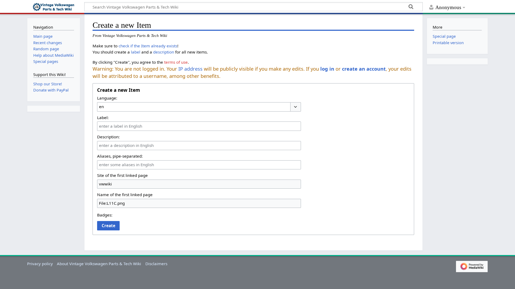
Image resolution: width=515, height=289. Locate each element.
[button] (295, 107)
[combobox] (193, 106)
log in (327, 69)
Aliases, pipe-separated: (120, 156)
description (163, 52)
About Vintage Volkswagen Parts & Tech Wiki (99, 263)
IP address (190, 69)
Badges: (104, 215)
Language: (107, 98)
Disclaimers (156, 263)
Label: (103, 117)
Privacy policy (40, 263)
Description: (108, 136)
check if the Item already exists (148, 45)
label (135, 52)
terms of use (176, 62)
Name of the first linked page (125, 194)
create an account (364, 69)
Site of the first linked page (122, 175)
